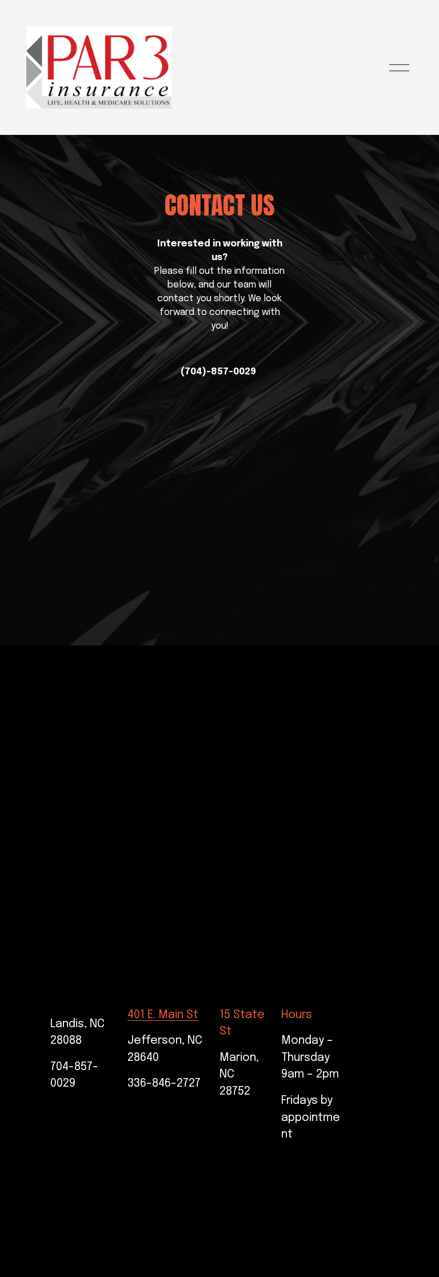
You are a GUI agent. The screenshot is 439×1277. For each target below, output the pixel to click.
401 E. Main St (162, 1015)
